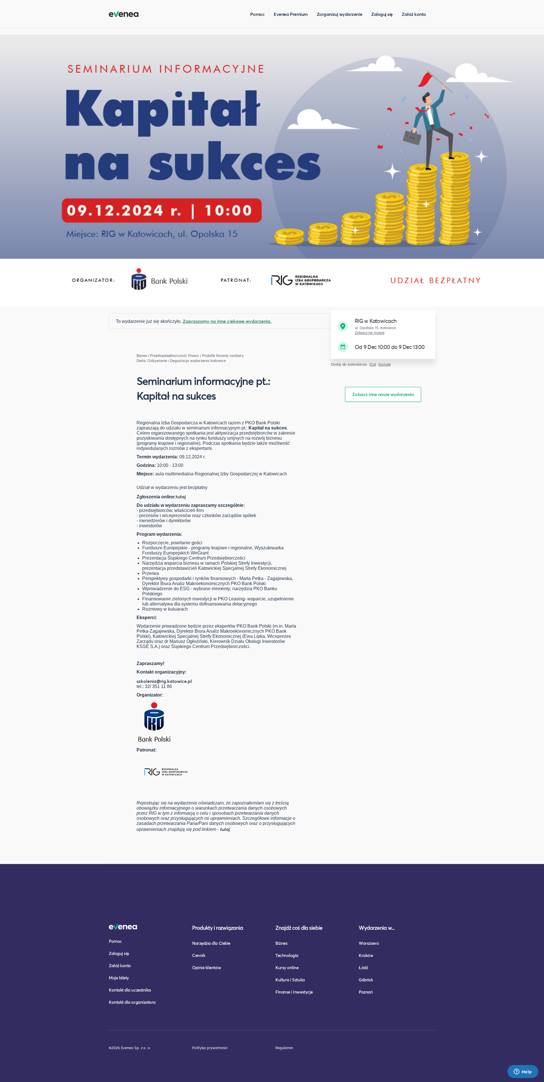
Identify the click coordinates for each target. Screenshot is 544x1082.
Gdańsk (366, 980)
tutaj (181, 496)
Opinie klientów (206, 967)
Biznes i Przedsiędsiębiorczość (162, 355)
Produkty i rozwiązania (217, 927)
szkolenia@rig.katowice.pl (164, 681)
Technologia (286, 955)
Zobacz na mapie (369, 333)
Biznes (281, 943)
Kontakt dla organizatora (132, 1002)
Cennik (198, 955)
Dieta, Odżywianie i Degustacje (163, 361)
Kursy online (286, 967)
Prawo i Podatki (201, 355)
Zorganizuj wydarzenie (339, 14)
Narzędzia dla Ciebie (211, 943)
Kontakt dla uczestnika (130, 990)
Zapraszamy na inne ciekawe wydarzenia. (227, 321)
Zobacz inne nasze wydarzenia (383, 394)
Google (384, 364)
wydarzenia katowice (208, 361)
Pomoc (257, 14)
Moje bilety (119, 978)
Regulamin (284, 1047)
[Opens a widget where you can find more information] (522, 1072)
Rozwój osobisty (230, 355)
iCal (372, 364)
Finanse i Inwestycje (294, 992)
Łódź (363, 967)
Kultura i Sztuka (290, 980)
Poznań (366, 992)
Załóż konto (414, 14)
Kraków (366, 955)
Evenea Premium (291, 14)
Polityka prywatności (210, 1047)
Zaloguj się (382, 14)
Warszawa (369, 943)
